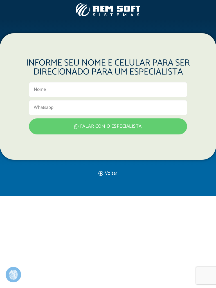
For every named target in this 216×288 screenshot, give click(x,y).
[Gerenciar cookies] (13, 274)
